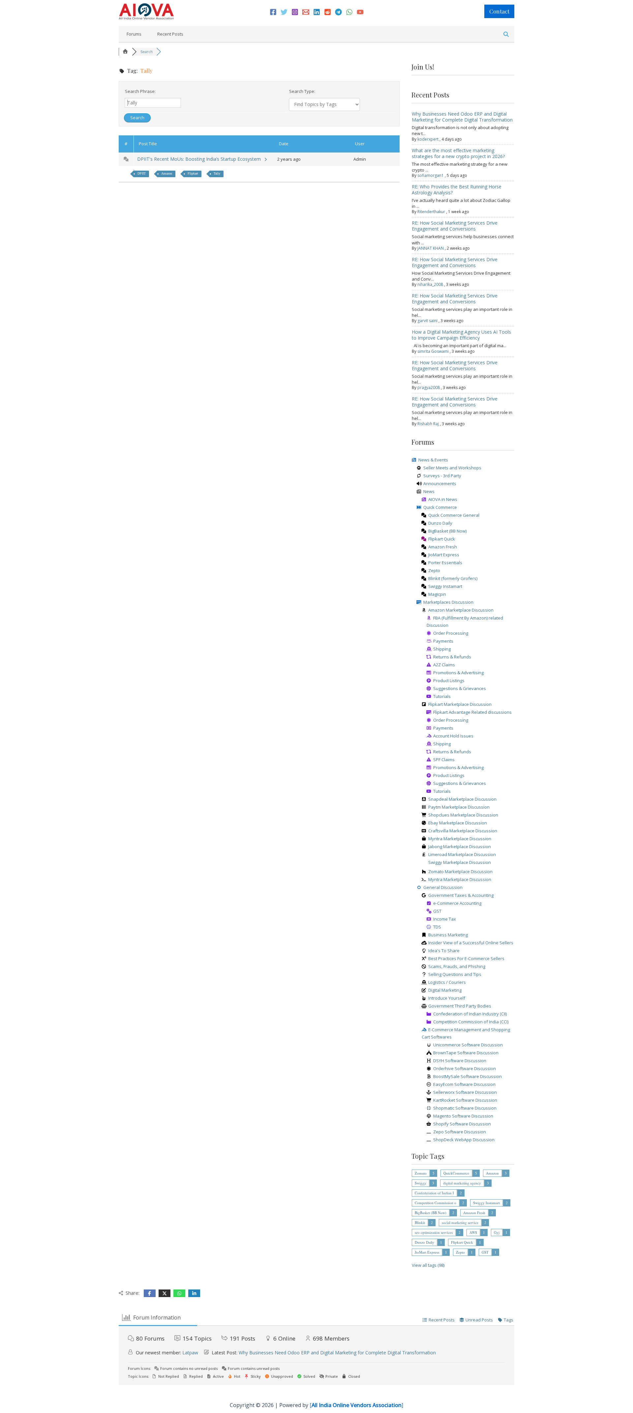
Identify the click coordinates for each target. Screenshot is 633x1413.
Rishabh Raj (428, 424)
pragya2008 (428, 387)
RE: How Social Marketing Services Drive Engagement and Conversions (454, 226)
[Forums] (125, 51)
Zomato (421, 1173)
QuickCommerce (456, 1173)
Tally (217, 173)
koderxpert (427, 139)
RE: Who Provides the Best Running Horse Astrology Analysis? (456, 189)
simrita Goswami (433, 351)
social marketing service (460, 1222)
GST (485, 1252)
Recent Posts (170, 34)
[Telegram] (338, 12)
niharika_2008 (430, 284)
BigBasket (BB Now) (430, 1212)
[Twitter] (284, 12)
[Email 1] (305, 12)
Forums (134, 34)
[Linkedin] (316, 12)
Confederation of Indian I (434, 1192)
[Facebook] (273, 12)
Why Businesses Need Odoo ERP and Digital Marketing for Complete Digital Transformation (462, 117)
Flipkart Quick (462, 1242)
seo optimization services (434, 1232)
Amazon (166, 173)
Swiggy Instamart (486, 1202)
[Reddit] (327, 12)
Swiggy (420, 1182)
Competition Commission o (435, 1202)
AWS (473, 1232)
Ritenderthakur (431, 211)
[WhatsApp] (349, 12)
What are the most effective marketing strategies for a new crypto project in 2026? (458, 153)
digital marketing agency (462, 1182)
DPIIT (141, 173)
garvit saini (427, 320)
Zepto (460, 1252)
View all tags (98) (428, 1265)
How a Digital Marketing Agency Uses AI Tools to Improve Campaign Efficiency (461, 335)
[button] (499, 11)
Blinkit (420, 1222)
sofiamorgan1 (430, 175)
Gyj (496, 1232)
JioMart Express (427, 1252)
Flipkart (193, 173)
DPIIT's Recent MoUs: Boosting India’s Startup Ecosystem (200, 159)
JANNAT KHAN (430, 248)
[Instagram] (294, 12)
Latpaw (190, 1352)
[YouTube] (360, 12)
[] (356, 1405)
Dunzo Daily (424, 1242)
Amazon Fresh (474, 1212)
